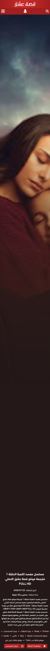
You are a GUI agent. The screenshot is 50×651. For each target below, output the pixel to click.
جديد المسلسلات (10, 631)
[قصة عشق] (25, 4)
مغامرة (6, 635)
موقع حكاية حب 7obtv (34, 640)
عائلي (14, 635)
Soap (36, 631)
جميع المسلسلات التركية (37, 635)
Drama (46, 631)
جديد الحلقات (25, 631)
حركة (22, 635)
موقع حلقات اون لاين (13, 640)
